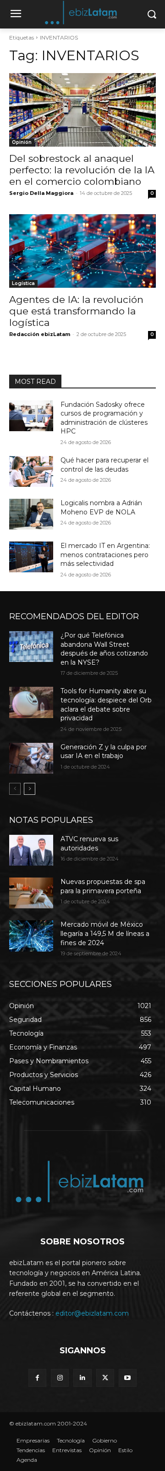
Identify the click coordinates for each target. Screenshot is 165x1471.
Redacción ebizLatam (39, 334)
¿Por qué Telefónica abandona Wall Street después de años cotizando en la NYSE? (104, 649)
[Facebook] (37, 1378)
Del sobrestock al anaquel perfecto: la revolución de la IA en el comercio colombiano (81, 170)
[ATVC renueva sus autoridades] (31, 850)
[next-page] (29, 789)
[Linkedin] (82, 1378)
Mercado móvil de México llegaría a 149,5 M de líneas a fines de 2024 (104, 933)
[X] (105, 1378)
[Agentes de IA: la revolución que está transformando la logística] (82, 251)
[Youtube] (128, 1378)
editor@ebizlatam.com (92, 1313)
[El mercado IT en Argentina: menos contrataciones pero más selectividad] (31, 557)
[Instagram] (60, 1378)
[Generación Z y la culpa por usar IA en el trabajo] (31, 758)
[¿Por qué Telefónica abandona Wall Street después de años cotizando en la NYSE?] (31, 646)
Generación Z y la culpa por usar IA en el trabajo (103, 751)
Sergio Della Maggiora (41, 193)
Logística (23, 283)
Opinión (22, 142)
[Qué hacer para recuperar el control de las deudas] (31, 471)
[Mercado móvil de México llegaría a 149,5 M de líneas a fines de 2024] (31, 935)
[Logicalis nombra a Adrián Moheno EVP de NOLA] (31, 514)
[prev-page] (15, 789)
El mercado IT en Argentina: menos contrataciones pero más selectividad (105, 555)
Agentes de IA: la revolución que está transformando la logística (76, 311)
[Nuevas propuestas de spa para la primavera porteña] (31, 893)
